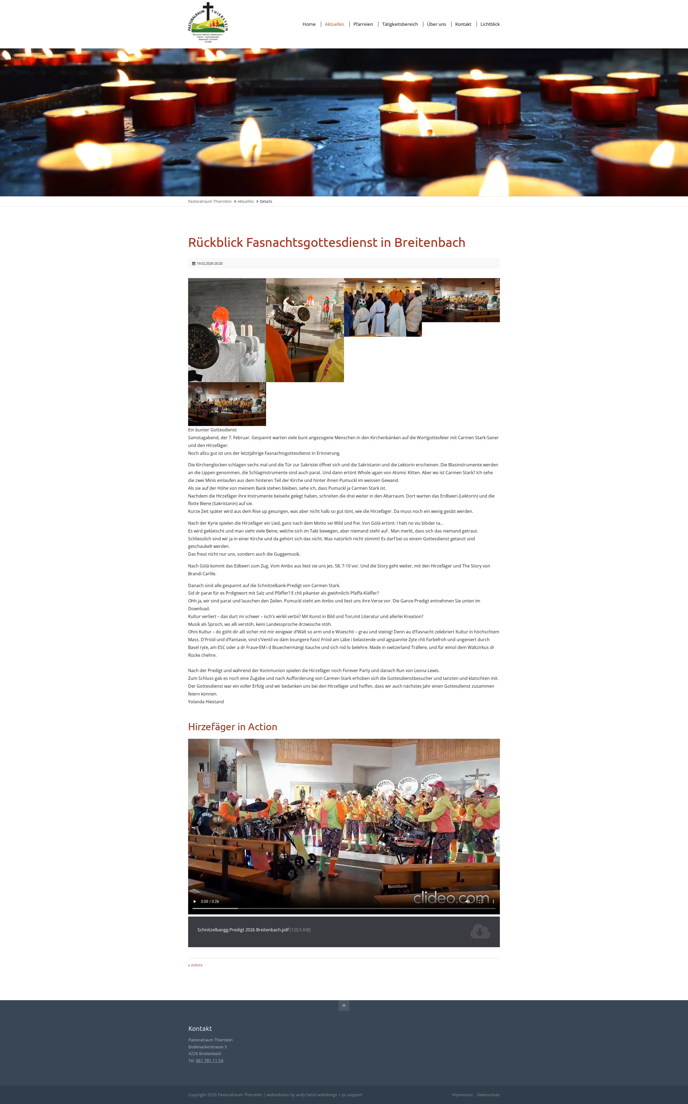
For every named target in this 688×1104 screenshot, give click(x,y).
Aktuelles (246, 201)
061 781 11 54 (209, 1060)
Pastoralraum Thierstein (210, 201)
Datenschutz (488, 1094)
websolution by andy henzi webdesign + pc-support (314, 1094)
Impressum (462, 1094)
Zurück (197, 965)
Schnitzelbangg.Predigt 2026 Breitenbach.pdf (254, 930)
